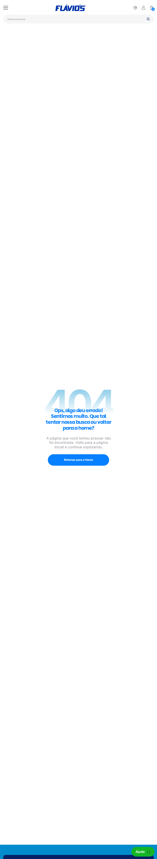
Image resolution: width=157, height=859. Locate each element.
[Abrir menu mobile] (5, 7)
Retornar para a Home (78, 459)
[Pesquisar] (148, 19)
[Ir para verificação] (135, 8)
